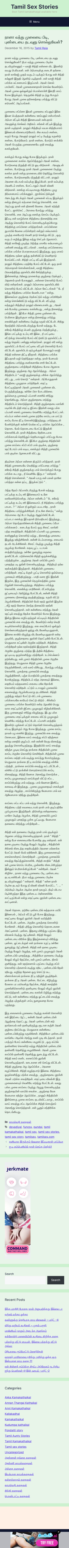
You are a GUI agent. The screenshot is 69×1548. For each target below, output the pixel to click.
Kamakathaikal (14, 1419)
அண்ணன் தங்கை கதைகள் (20, 1457)
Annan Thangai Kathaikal (21, 1402)
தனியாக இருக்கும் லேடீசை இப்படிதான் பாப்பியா (36, 1141)
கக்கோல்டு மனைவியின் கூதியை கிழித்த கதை (31, 1336)
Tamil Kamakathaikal (18, 1441)
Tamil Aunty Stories (17, 1435)
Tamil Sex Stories (34, 6)
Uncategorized (14, 1452)
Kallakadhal (12, 1413)
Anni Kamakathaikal (17, 1408)
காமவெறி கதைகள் (20, 1122)
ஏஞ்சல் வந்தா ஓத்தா (16, 1314)
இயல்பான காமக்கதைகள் (19, 1474)
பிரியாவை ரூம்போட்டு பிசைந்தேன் (24, 1351)
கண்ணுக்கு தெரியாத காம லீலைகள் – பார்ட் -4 (32, 1320)
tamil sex (31, 1131)
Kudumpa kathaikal (17, 1424)
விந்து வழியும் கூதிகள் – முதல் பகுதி (26, 1325)
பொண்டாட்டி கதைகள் (17, 1496)
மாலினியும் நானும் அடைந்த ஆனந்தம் (26, 1330)
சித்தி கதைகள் (13, 1490)
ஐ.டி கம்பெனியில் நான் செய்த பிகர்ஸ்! (30, 1146)
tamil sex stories (48, 1131)
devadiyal (15, 1127)
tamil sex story (14, 1136)
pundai (38, 1127)
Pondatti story (14, 1430)
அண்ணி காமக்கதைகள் (18, 1463)
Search (9, 1273)
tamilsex (30, 1136)
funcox (27, 1127)
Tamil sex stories (15, 1446)
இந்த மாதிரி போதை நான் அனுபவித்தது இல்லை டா (34, 1309)
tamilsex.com (45, 1136)
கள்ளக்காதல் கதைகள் (18, 1479)
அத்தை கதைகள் (14, 1468)
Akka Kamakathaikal (18, 1397)
